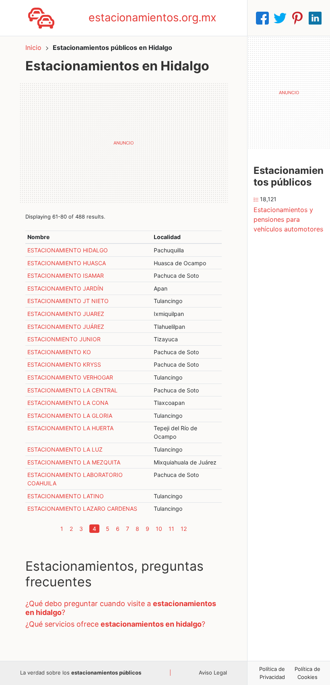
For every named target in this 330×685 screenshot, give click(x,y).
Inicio (33, 47)
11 (171, 528)
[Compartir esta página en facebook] (262, 18)
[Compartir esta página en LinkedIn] (315, 18)
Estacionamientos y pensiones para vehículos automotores (288, 219)
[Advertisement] (123, 143)
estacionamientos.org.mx (153, 17)
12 (184, 528)
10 (159, 528)
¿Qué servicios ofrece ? (115, 624)
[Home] (41, 17)
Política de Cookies (307, 673)
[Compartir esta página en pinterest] (297, 18)
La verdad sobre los (80, 672)
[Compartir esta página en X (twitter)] (280, 18)
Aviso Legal (213, 672)
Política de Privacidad (272, 673)
